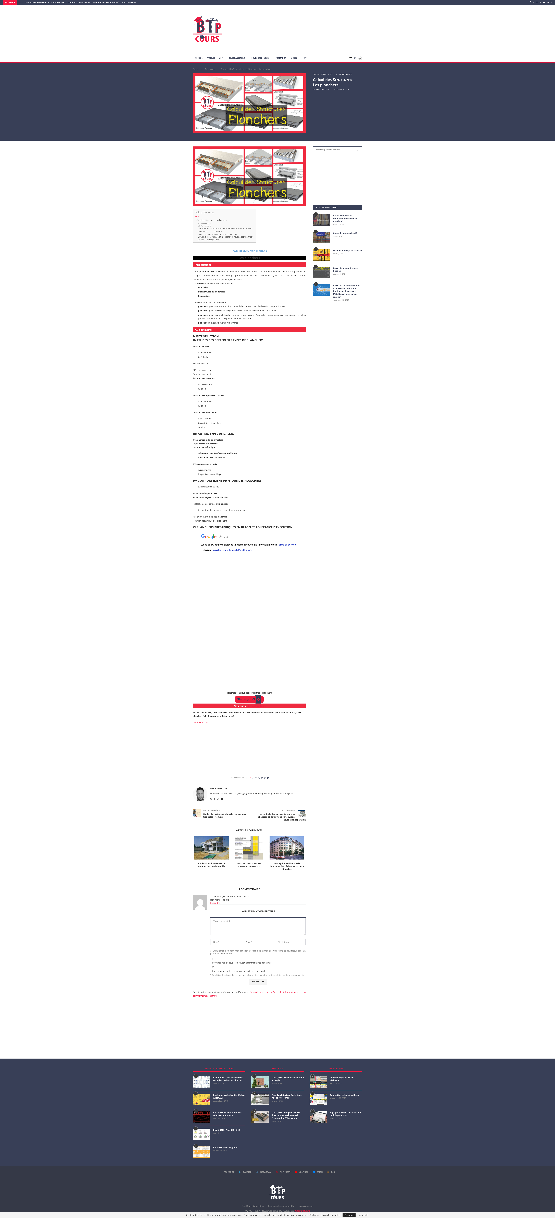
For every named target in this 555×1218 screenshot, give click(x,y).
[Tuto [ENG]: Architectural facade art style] (260, 1082)
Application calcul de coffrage (344, 1095)
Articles (211, 58)
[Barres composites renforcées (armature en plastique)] (321, 220)
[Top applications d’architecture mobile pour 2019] (318, 1117)
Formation (281, 58)
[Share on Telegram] (268, 777)
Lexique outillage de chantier (347, 250)
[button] (19, 2)
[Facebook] (530, 2)
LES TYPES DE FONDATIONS (36, 2)
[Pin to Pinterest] (262, 777)
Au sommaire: (205, 226)
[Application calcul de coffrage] (318, 1099)
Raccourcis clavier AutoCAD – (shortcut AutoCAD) (227, 1114)
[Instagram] (537, 2)
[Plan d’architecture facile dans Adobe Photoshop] (260, 1099)
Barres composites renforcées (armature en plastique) (345, 218)
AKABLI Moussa (322, 89)
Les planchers (257, 706)
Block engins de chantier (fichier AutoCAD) (229, 1096)
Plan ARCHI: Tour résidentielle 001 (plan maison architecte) (228, 1079)
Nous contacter (129, 2)
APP (221, 58)
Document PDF (227, 69)
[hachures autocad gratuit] (201, 1152)
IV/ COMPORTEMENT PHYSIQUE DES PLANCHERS (218, 234)
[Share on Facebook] (256, 777)
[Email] (548, 2)
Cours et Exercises (260, 58)
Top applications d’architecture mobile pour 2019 (345, 1114)
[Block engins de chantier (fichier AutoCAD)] (201, 1099)
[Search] (355, 58)
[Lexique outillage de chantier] (321, 255)
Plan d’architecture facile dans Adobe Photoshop (286, 1096)
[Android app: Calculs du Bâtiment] (318, 1082)
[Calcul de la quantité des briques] (321, 272)
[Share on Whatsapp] (265, 777)
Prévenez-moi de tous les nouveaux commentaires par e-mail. (242, 962)
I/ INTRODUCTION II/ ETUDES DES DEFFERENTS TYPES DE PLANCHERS (226, 228)
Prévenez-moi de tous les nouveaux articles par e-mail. (238, 971)
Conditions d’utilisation (79, 2)
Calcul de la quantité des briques (345, 269)
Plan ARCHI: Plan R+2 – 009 (226, 1130)
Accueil (198, 58)
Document (198, 722)
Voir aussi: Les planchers (209, 240)
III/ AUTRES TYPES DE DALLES (211, 231)
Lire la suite (363, 1215)
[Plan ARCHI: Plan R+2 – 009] (201, 1134)
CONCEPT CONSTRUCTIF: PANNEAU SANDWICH (211, 865)
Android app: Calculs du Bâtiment (342, 1079)
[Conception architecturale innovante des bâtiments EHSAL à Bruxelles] (249, 848)
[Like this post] (253, 777)
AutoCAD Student (302, 1210)
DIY (305, 58)
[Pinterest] (540, 2)
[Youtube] (544, 2)
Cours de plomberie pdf (345, 233)
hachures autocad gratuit (225, 1147)
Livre (205, 722)
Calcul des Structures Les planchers (211, 220)
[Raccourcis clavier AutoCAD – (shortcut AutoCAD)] (201, 1117)
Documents (210, 69)
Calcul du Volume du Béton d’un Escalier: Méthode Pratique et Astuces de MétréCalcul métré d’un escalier (346, 291)
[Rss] (551, 2)
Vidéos (294, 58)
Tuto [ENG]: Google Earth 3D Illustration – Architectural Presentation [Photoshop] (286, 1115)
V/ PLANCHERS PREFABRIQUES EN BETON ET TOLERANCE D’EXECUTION (226, 237)
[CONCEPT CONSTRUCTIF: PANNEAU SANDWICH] (211, 848)
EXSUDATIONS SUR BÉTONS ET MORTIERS (287, 865)
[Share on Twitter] (259, 777)
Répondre (215, 903)
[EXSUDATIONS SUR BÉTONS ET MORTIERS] (287, 848)
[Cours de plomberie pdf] (321, 237)
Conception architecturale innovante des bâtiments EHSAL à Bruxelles (249, 866)
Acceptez (349, 1215)
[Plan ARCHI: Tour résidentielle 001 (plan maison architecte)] (201, 1082)
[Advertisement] (306, 29)
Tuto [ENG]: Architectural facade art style (288, 1079)
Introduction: (205, 223)
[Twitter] (533, 2)
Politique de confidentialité (106, 2)
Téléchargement (237, 58)
